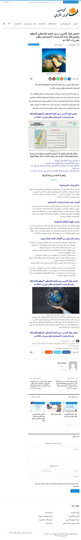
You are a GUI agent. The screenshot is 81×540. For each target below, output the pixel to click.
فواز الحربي (75, 348)
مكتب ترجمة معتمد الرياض (71, 523)
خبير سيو (22, 512)
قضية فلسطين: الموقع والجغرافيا (63, 348)
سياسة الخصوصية (44, 2)
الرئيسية (75, 24)
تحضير (73, 340)
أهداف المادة (42, 24)
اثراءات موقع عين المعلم (30, 24)
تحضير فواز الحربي (65, 340)
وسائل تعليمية (75, 512)
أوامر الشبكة (12, 532)
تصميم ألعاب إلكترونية (45, 520)
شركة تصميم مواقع (22, 532)
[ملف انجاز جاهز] (54, 407)
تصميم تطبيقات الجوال (45, 516)
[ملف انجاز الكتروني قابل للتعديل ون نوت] (70, 407)
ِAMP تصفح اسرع (33, 2)
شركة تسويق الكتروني (72, 520)
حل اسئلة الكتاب (52, 24)
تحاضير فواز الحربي (65, 24)
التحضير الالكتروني (73, 516)
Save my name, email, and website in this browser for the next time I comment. (57, 485)
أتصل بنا (59, 2)
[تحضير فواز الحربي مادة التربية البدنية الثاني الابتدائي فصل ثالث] (38, 407)
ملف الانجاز (48, 512)
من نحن (53, 2)
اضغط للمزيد (17, 24)
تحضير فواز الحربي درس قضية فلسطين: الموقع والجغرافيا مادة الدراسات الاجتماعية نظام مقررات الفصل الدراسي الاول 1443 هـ (55, 344)
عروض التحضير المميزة (34, 44)
